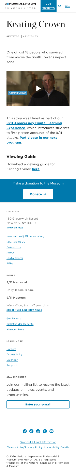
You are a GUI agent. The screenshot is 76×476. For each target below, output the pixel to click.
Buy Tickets (48, 6)
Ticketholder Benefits (19, 323)
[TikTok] (31, 431)
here (36, 169)
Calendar (12, 359)
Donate (36, 194)
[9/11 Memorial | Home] (20, 6)
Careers (11, 348)
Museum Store (15, 329)
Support (11, 365)
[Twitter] (45, 431)
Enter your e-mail (37, 404)
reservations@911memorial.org (25, 236)
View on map (14, 227)
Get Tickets (13, 318)
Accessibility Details (56, 447)
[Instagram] (38, 431)
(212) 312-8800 (15, 241)
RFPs (9, 263)
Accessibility (14, 354)
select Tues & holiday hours (24, 309)
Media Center (14, 257)
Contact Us (13, 247)
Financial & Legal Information (38, 442)
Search (61, 7)
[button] (67, 6)
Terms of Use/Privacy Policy (25, 447)
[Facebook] (25, 431)
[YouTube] (51, 431)
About (10, 252)
